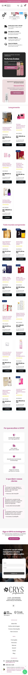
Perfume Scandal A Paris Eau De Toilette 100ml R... (7, 129)
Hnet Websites (18, 600)
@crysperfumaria (14, 538)
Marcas (14, 645)
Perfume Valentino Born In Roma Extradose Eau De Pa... (20, 126)
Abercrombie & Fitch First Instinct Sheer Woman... (6, 392)
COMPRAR (7, 144)
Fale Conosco (14, 631)
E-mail (5, 567)
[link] (14, 613)
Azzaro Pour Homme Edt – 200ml (19, 243)
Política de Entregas (14, 626)
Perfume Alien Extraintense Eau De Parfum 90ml (7, 201)
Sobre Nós (14, 623)
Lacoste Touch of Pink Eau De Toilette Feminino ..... (20, 391)
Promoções (14, 640)
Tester (14, 650)
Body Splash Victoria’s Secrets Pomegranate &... (20, 354)
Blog (14, 653)
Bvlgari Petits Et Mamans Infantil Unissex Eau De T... (20, 315)
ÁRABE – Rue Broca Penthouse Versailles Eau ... (20, 279)
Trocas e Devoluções (14, 629)
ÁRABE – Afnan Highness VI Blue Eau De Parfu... (7, 279)
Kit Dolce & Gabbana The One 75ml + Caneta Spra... (20, 165)
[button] (25, 672)
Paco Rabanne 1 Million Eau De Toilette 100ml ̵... (7, 243)
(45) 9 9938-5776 (10, 662)
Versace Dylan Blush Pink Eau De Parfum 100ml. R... (7, 164)
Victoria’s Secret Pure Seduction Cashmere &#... (7, 353)
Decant (14, 648)
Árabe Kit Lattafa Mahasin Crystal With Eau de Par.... (7, 318)
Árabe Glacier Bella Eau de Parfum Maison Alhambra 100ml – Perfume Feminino (16, 669)
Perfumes (14, 642)
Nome (5, 563)
